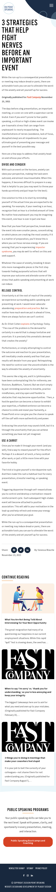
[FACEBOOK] (23, 876)
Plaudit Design (44, 887)
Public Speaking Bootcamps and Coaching (28, 842)
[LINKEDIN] (32, 876)
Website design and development (20, 887)
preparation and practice (27, 308)
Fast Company (34, 97)
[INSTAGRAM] (28, 876)
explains (25, 324)
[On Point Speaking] (8, 8)
